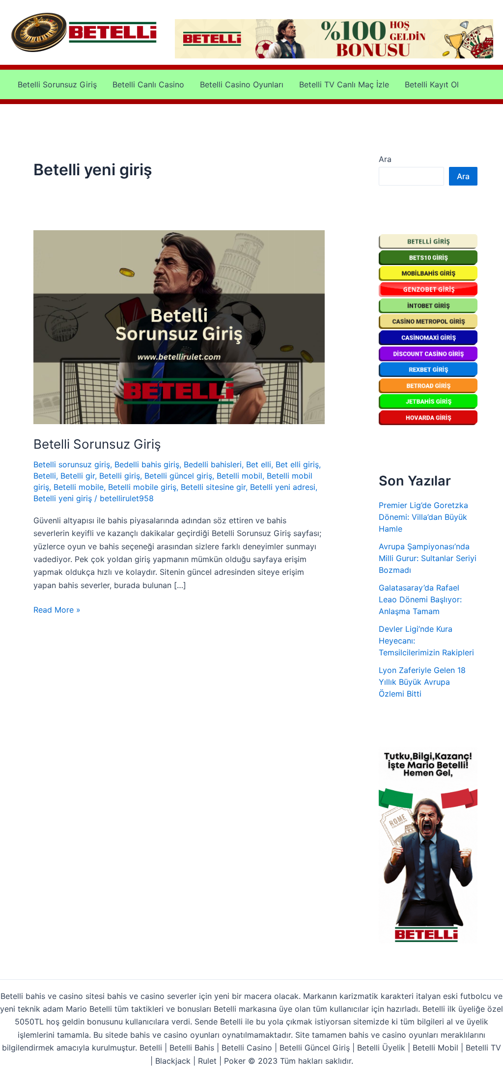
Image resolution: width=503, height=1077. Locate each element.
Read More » (57, 610)
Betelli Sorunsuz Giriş (57, 84)
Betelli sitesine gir (213, 487)
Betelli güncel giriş (178, 476)
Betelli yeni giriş (62, 498)
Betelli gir (77, 476)
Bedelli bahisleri (213, 464)
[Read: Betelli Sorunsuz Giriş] (179, 326)
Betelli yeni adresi (282, 487)
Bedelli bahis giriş (146, 464)
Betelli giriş (119, 476)
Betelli (44, 476)
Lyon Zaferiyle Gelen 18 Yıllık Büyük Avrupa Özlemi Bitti (422, 682)
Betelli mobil (239, 476)
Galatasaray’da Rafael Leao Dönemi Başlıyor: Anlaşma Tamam (420, 599)
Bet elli (258, 464)
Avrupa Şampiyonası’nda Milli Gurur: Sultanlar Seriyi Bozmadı (427, 558)
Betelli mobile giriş (142, 487)
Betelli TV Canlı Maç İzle (344, 84)
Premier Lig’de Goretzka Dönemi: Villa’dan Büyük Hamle (423, 517)
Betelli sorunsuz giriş (71, 464)
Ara (385, 159)
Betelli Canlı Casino (148, 84)
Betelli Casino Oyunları (241, 84)
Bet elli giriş (297, 464)
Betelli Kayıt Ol (432, 84)
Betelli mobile (79, 487)
